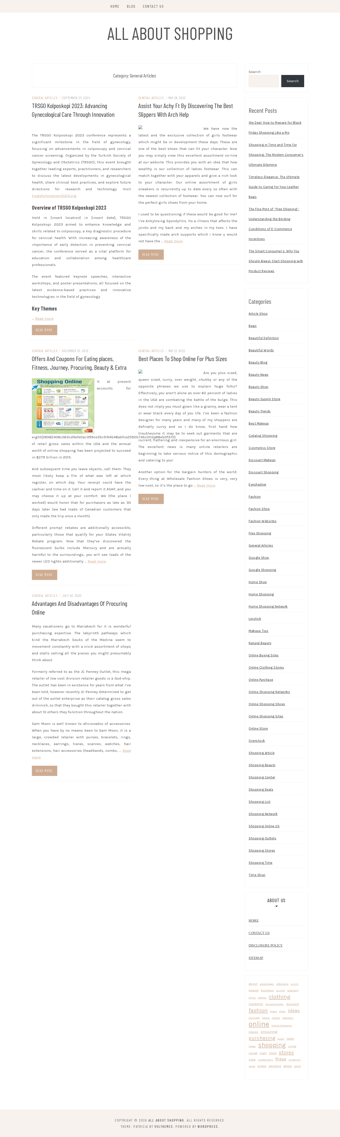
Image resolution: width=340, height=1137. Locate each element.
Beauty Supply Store (265, 399)
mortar (276, 1017)
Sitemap (256, 958)
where (287, 1066)
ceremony (293, 990)
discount (292, 1004)
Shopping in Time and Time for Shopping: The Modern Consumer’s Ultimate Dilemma (276, 155)
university (294, 1059)
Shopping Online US (264, 826)
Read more (44, 318)
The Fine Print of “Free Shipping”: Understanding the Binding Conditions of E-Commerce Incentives (274, 224)
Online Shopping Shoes (267, 704)
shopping (272, 1045)
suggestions (265, 1059)
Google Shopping (262, 570)
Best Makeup (259, 423)
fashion (258, 1010)
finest (273, 1011)
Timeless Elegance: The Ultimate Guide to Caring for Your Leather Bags (274, 187)
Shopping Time (261, 863)
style (252, 1059)
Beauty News (259, 375)
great (282, 1011)
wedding (275, 1066)
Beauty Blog (258, 362)
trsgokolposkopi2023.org (54, 195)
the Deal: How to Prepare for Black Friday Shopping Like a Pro (275, 127)
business (267, 990)
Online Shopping (282, 1025)
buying (280, 990)
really (290, 1038)
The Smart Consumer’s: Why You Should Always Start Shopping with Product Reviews (276, 261)
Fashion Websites (263, 521)
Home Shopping (261, 594)
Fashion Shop (259, 509)
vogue (261, 1066)
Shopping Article (262, 753)
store (273, 1053)
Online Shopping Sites (266, 716)
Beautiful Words (261, 350)
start (263, 1053)
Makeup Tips (259, 631)
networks (287, 1017)
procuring (269, 1031)
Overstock (257, 741)
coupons (256, 1004)
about (253, 984)
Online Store (258, 728)
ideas (294, 1010)
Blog (131, 6)
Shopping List (260, 802)
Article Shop (258, 314)
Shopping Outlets (262, 838)
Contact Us (153, 6)
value (252, 1066)
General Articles (44, 98)
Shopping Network (263, 814)
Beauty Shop (259, 387)
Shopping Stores (262, 850)
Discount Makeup (262, 460)
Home (115, 6)
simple (292, 1046)
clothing (279, 997)
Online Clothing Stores (266, 667)
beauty (254, 990)
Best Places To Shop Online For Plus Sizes (182, 358)
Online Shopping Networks (269, 692)
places (253, 1032)
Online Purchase (261, 680)
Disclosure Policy (266, 945)
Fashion (255, 497)
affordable (282, 984)
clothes (262, 997)
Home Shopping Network (268, 606)
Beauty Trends (260, 411)
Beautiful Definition (264, 338)
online (259, 1024)
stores (286, 1052)
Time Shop (257, 875)
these (280, 1059)
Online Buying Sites (264, 655)
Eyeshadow (257, 484)
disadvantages (274, 1004)
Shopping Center (262, 777)
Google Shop (259, 558)
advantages (267, 984)
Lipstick (255, 619)
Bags (253, 326)
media (266, 1017)
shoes (252, 1046)
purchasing (262, 1038)
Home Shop (258, 582)
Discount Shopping (264, 472)
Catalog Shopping (263, 436)
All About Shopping (170, 32)
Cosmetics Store (262, 448)
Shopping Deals (261, 789)
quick (281, 1038)
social (253, 1053)
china (252, 997)
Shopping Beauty (262, 765)
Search (255, 71)
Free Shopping (260, 533)
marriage (254, 1017)
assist (294, 984)
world (297, 1066)
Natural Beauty (260, 643)
